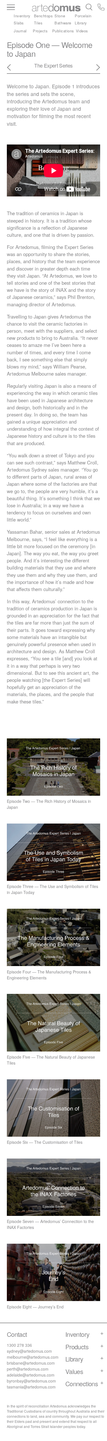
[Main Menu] (19, 7)
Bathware (62, 23)
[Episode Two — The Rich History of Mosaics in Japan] (12, 67)
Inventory (22, 15)
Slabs (19, 23)
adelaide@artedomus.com (30, 1375)
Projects (40, 30)
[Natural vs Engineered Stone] (94, 67)
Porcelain (83, 15)
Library (81, 23)
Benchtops (43, 15)
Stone (59, 15)
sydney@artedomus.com (29, 1351)
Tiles (38, 23)
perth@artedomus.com (28, 1369)
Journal (20, 30)
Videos (82, 30)
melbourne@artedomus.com (32, 1357)
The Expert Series (53, 65)
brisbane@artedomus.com (31, 1363)
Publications (63, 30)
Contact (17, 1334)
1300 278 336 (19, 1345)
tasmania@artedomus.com (31, 1387)
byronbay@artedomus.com (31, 1381)
